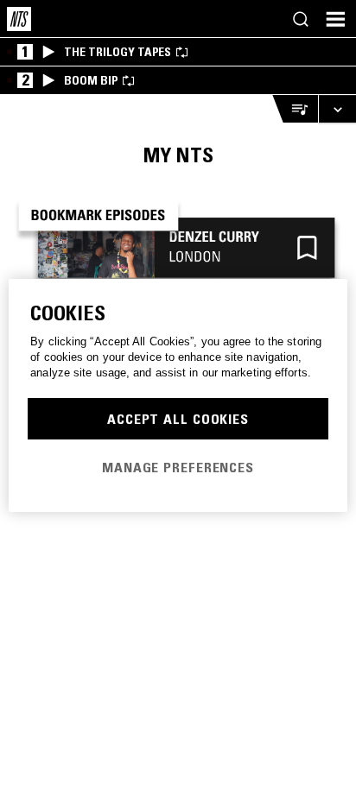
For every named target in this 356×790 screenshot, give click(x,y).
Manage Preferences (178, 467)
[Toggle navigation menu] (335, 19)
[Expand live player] (337, 109)
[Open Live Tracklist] (294, 109)
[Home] (19, 19)
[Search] (301, 19)
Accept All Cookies (178, 418)
